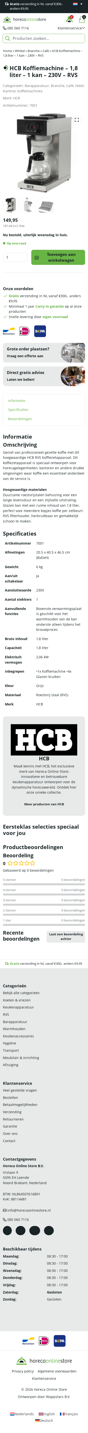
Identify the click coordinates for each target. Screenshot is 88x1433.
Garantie (10, 1126)
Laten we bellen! (20, 379)
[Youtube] (34, 1230)
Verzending (12, 1112)
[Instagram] (20, 1230)
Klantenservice (44, 1378)
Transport (11, 1050)
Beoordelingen (20, 419)
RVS (6, 1014)
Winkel (20, 51)
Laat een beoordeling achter (66, 936)
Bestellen (10, 1097)
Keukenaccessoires (18, 1036)
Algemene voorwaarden (57, 1371)
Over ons (10, 1133)
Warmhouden (14, 1028)
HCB (16, 98)
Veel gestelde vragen (20, 1090)
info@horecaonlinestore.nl (29, 1210)
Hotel (79, 85)
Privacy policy (23, 1371)
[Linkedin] (49, 1230)
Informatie (16, 400)
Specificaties (18, 409)
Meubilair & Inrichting (21, 1057)
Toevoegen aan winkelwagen (61, 257)
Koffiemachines (30, 91)
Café (46, 51)
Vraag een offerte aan (25, 356)
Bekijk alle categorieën (21, 992)
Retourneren (13, 1119)
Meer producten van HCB (44, 804)
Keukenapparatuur (18, 1007)
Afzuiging (10, 1064)
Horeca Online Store (50, 1389)
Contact (9, 1140)
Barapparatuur (37, 85)
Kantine (9, 91)
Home (7, 51)
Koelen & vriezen (17, 1000)
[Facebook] (7, 1230)
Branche (34, 51)
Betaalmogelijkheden (20, 1104)
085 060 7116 (18, 28)
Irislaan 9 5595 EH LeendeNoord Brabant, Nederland (25, 1177)
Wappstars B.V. (58, 1396)
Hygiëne (9, 1043)
